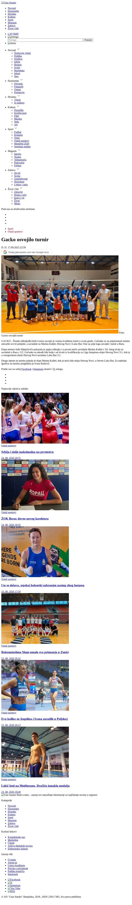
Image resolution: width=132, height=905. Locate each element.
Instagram (38, 369)
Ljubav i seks (21, 184)
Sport (10, 19)
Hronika (12, 14)
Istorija (17, 154)
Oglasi (17, 89)
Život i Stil (13, 28)
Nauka (17, 156)
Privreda (18, 83)
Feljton (17, 165)
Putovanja (19, 162)
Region (18, 64)
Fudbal (17, 132)
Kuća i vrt (19, 197)
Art (16, 124)
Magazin (12, 22)
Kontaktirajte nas (16, 837)
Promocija (19, 92)
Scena (17, 175)
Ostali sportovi (21, 140)
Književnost (20, 113)
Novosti (12, 8)
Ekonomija (13, 11)
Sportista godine (22, 146)
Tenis (17, 137)
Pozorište (19, 110)
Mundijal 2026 (21, 143)
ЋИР (16, 34)
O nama (12, 859)
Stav (16, 76)
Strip (16, 121)
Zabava (11, 25)
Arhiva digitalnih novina (20, 845)
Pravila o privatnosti (18, 868)
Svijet (17, 67)
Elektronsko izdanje (18, 848)
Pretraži (88, 40)
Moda (17, 203)
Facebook (26, 369)
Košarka (18, 135)
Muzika (18, 118)
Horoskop (19, 181)
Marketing (13, 840)
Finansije (18, 86)
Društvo (18, 59)
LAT (10, 34)
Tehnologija (20, 159)
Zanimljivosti (21, 178)
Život (17, 200)
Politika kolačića (16, 871)
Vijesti (17, 99)
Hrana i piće (20, 195)
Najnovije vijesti (22, 53)
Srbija (17, 61)
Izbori (17, 73)
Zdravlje (18, 192)
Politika (18, 56)
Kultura (11, 16)
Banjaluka (19, 70)
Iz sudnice (19, 102)
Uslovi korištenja (16, 865)
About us (12, 862)
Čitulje (11, 843)
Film (16, 116)
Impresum (13, 874)
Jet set (17, 173)
